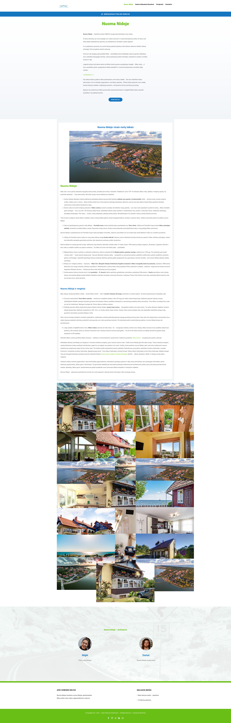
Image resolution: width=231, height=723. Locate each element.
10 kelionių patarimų (144, 700)
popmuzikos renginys (108, 354)
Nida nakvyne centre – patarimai (148, 695)
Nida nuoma (137, 338)
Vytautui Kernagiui (121, 354)
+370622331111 (88, 75)
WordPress (143, 713)
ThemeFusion (114, 713)
